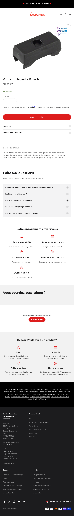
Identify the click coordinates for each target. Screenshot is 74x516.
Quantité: (6, 96)
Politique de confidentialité (42, 486)
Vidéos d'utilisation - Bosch (12, 489)
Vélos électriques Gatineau (33, 389)
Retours (32, 437)
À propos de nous (39, 475)
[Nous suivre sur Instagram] (14, 501)
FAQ (30, 419)
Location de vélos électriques (13, 486)
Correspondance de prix (37, 429)
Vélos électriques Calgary (20, 397)
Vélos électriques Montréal (53, 389)
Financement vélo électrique (39, 422)
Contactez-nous (34, 426)
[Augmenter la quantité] (14, 100)
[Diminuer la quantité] (6, 100)
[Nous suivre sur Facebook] (4, 501)
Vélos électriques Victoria (37, 399)
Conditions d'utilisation (41, 489)
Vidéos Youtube (8, 493)
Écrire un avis (39, 320)
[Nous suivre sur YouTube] (19, 501)
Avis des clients (8, 482)
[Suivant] (58, 3)
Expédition (33, 433)
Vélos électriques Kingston (28, 392)
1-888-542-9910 (8, 438)
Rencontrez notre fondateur (42, 478)
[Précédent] (15, 3)
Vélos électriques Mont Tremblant (43, 394)
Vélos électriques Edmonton (40, 397)
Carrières (36, 482)
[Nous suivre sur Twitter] (9, 501)
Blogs (5, 478)
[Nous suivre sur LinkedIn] (24, 501)
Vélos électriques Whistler (60, 397)
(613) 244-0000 (8, 436)
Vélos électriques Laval (22, 394)
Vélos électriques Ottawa (14, 389)
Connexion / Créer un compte (13, 475)
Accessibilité (37, 493)
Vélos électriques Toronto (48, 392)
